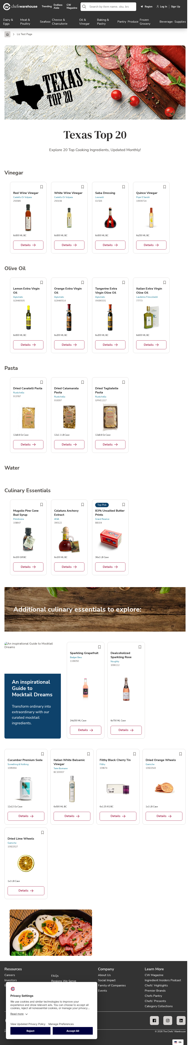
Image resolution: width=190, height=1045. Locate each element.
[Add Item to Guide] (41, 187)
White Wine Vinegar (68, 193)
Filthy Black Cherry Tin (115, 760)
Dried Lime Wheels (21, 839)
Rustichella (18, 392)
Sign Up (175, 6)
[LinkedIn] (181, 1020)
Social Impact (107, 980)
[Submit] (84, 6)
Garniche (150, 764)
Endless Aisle (58, 6)
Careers (9, 975)
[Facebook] (154, 1020)
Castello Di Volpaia (22, 197)
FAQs (55, 975)
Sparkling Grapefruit (84, 653)
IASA (56, 519)
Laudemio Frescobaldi (147, 296)
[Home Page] (7, 34)
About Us (104, 975)
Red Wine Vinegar (25, 193)
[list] (95, 218)
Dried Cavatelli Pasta (27, 388)
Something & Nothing (18, 764)
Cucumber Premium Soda (25, 760)
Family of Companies (112, 985)
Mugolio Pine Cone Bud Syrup (26, 513)
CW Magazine (72, 6)
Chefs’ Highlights (156, 985)
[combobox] (112, 6)
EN (180, 1042)
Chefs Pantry (153, 995)
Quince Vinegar (146, 193)
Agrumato (18, 296)
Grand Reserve (102, 519)
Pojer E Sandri (143, 197)
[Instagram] (167, 1020)
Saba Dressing (105, 193)
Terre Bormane (61, 768)
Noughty (115, 661)
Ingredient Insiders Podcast (163, 980)
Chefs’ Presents (155, 1001)
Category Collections (159, 1006)
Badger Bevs (76, 657)
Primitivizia (18, 519)
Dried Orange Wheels (161, 760)
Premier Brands (155, 990)
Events (102, 990)
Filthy (102, 764)
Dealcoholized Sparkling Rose (121, 655)
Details (26, 245)
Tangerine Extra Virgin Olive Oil (106, 291)
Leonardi (99, 197)
